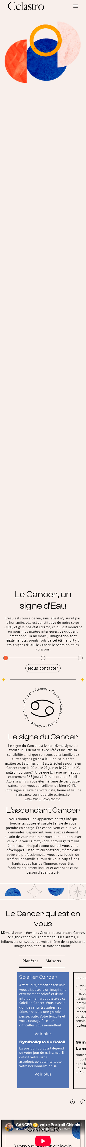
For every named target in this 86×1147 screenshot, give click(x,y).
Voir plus (43, 1033)
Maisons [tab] (53, 961)
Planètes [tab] (30, 961)
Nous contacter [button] (43, 668)
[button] (75, 5)
